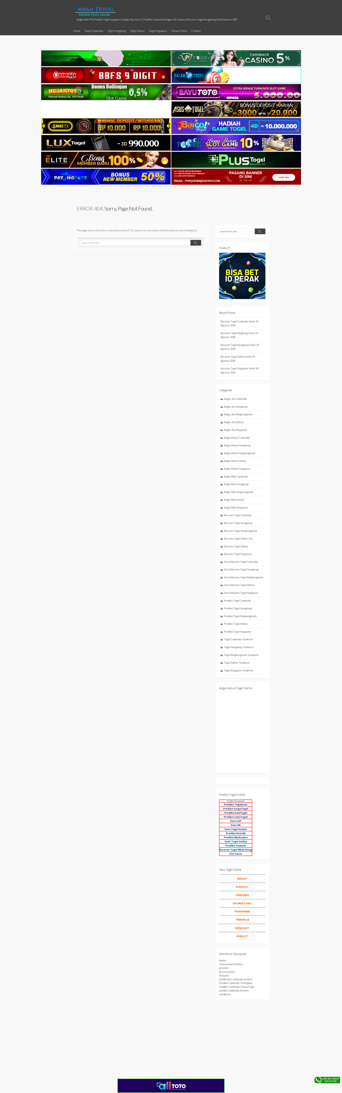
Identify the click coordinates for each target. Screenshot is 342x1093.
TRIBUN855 (242, 895)
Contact (196, 30)
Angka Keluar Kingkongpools (239, 453)
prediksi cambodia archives (234, 990)
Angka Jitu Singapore (235, 430)
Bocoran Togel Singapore (238, 554)
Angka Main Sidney (234, 499)
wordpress (225, 994)
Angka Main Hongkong (236, 484)
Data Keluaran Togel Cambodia (241, 562)
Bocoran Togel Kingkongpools (240, 531)
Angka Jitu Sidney (233, 422)
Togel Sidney (137, 30)
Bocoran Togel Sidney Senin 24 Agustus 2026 (238, 358)
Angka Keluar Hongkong (237, 445)
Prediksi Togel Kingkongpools (240, 616)
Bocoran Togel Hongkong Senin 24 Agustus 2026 (240, 347)
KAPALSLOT (242, 928)
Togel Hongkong (116, 30)
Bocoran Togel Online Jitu (238, 538)
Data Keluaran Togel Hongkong (241, 569)
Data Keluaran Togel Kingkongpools (243, 577)
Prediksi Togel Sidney (236, 623)
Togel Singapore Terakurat (238, 670)
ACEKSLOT (242, 887)
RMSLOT (242, 878)
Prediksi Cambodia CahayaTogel (236, 986)
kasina (222, 960)
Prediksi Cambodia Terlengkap (235, 983)
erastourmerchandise (231, 964)
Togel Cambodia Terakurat (238, 639)
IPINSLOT (242, 936)
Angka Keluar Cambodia (237, 437)
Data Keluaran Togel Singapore (241, 592)
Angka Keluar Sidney (235, 461)
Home (76, 30)
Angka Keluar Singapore (237, 468)
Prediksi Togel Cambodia (237, 600)
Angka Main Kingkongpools (238, 492)
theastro (224, 975)
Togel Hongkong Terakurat (239, 647)
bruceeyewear (227, 971)
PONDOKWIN (242, 911)
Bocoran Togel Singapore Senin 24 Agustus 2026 (239, 370)
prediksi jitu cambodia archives (236, 979)
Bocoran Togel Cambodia (238, 515)
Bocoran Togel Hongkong (238, 523)
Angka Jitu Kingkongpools (238, 414)
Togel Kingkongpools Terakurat (241, 655)
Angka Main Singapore (236, 507)
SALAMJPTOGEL (242, 903)
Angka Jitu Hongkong (236, 406)
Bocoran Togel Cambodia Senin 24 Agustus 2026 (239, 323)
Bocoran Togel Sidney (236, 546)
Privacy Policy (179, 30)
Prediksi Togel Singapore (237, 631)
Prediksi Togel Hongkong (238, 608)
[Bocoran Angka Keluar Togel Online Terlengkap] (95, 11)
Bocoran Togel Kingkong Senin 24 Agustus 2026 (239, 335)
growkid (223, 968)
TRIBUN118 (242, 919)
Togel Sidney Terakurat (237, 662)
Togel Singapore (158, 30)
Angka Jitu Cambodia (235, 399)
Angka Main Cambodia (236, 476)
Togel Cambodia (94, 30)
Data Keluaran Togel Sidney (239, 585)
